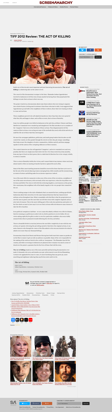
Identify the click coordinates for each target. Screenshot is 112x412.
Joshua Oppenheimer (18, 293)
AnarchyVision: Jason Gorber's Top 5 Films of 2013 (25, 305)
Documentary (36, 295)
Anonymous (30, 293)
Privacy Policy (50, 407)
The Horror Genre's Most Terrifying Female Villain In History (84, 199)
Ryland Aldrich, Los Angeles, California (89, 233)
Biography (45, 295)
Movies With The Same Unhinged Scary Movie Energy (96, 180)
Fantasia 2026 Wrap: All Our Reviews (93, 113)
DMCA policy (40, 285)
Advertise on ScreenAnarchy (73, 407)
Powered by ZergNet (71, 386)
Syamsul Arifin (16, 295)
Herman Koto (61, 293)
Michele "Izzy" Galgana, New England (88, 229)
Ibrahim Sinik (26, 295)
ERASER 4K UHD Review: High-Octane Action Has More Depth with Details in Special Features (94, 123)
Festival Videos (74, 7)
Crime (52, 295)
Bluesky (25, 403)
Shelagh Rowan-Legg (84, 237)
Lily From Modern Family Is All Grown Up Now (84, 180)
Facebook (36, 403)
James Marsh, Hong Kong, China (87, 226)
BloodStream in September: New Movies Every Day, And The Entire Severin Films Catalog (93, 94)
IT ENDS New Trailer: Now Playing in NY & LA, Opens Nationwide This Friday (93, 105)
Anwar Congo (51, 293)
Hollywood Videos (53, 7)
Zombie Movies (64, 7)
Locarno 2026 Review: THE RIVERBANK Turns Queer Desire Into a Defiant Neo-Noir (93, 134)
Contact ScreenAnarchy (38, 407)
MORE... (81, 241)
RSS (48, 403)
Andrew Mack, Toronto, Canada (87, 214)
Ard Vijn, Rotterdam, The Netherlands (89, 218)
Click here (49, 283)
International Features (40, 7)
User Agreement (60, 407)
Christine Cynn (40, 293)
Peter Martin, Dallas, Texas (86, 211)
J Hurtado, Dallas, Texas (85, 222)
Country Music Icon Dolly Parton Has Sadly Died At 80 (96, 198)
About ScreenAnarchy (24, 407)
